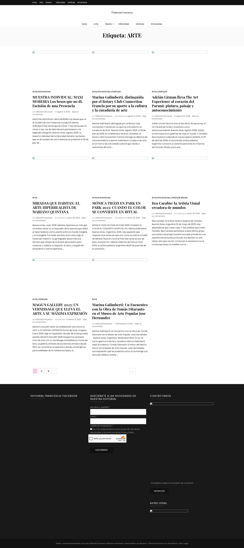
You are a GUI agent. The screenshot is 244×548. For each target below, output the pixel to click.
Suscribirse (101, 449)
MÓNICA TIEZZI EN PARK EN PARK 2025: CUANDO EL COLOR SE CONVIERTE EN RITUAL (119, 207)
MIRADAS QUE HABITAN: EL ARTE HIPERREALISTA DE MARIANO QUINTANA (56, 207)
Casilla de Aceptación (101, 425)
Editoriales (60, 2)
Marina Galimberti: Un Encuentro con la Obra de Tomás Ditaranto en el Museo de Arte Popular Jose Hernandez (120, 311)
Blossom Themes (147, 543)
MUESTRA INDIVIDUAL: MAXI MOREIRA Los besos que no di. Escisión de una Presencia (57, 101)
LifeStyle (71, 2)
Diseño (49, 2)
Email (93, 416)
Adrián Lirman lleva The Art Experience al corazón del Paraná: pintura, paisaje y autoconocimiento (175, 103)
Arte (41, 2)
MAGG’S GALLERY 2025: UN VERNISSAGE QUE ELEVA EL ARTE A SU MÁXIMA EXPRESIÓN (59, 309)
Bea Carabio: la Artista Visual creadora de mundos (176, 205)
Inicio (34, 2)
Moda (184, 197)
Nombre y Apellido (100, 407)
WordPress (172, 543)
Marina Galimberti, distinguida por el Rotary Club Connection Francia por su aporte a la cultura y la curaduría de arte (119, 103)
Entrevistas (82, 2)
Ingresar (159, 491)
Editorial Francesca (44, 111)
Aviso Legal (183, 543)
